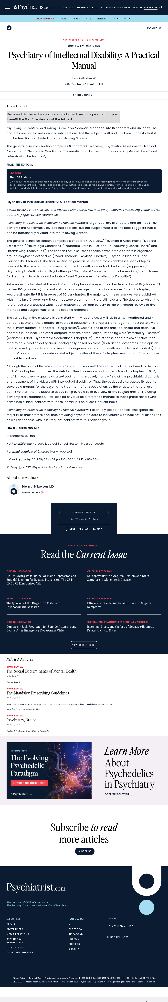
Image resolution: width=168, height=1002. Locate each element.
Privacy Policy (19, 978)
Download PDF (45, 18)
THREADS (74, 944)
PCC (72, 7)
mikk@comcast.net (21, 436)
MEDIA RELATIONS (18, 934)
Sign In (137, 7)
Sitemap (151, 981)
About (94, 7)
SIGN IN (112, 918)
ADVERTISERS (15, 929)
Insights (82, 7)
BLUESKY (74, 949)
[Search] (160, 7)
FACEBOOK (76, 929)
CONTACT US (15, 947)
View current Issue (84, 645)
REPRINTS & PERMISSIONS (15, 940)
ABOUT (11, 924)
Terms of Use (35, 978)
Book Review (76, 45)
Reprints (102, 18)
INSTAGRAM (76, 934)
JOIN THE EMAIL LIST (120, 926)
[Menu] (7, 8)
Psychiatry (154, 27)
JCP (64, 7)
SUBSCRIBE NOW (117, 937)
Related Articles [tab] (82, 95)
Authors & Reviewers (116, 7)
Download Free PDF (84, 512)
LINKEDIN (74, 939)
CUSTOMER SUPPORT (20, 952)
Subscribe (151, 7)
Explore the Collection (117, 794)
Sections (120, 18)
